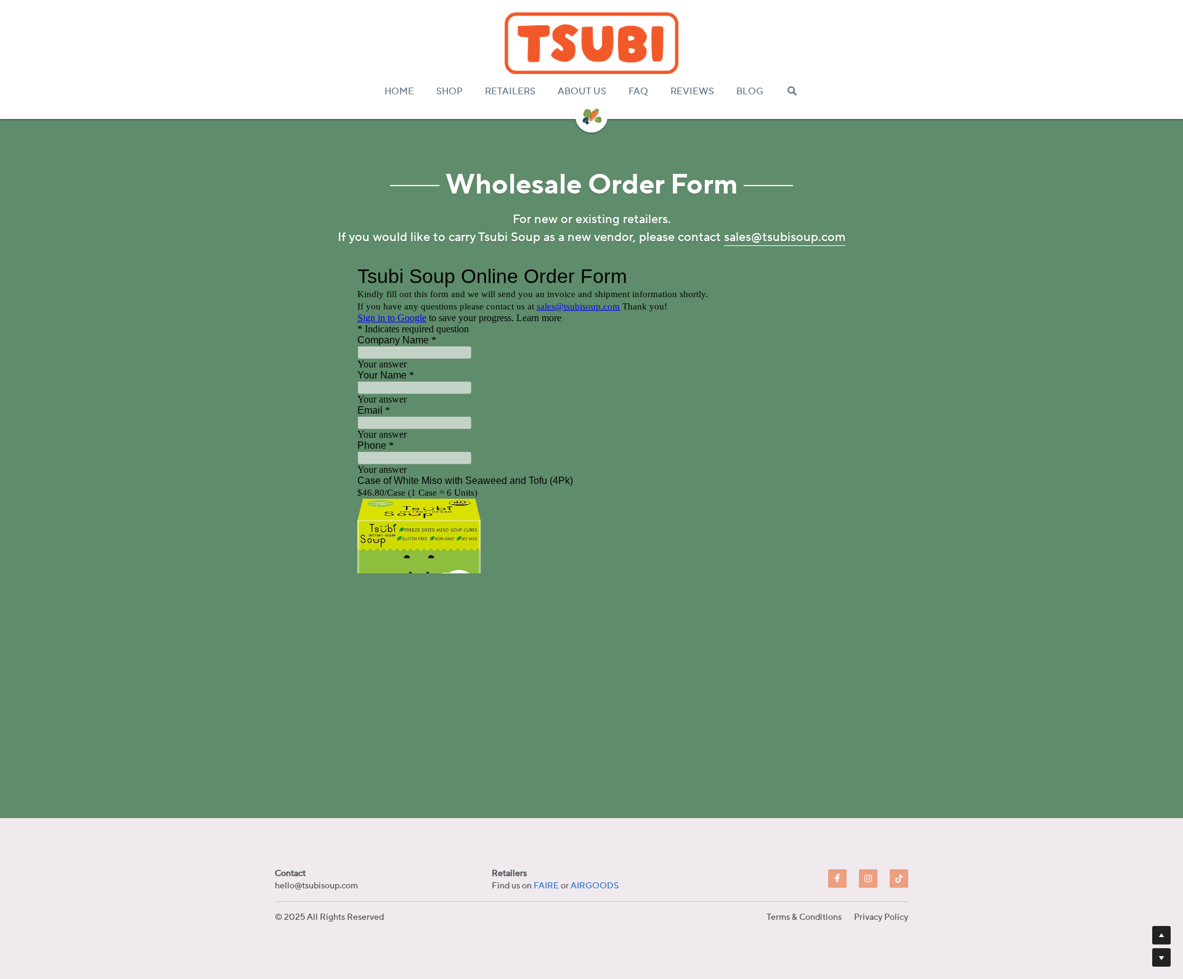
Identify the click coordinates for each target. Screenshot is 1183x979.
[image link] (591, 43)
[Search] (792, 90)
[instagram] (868, 878)
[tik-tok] (899, 878)
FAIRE (546, 885)
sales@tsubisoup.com (784, 237)
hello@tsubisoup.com (316, 885)
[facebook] (837, 878)
